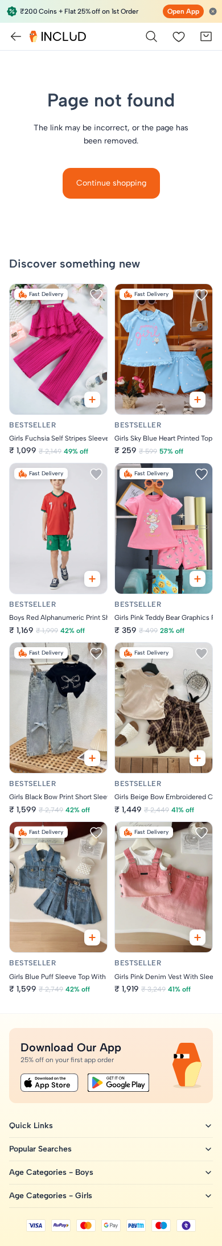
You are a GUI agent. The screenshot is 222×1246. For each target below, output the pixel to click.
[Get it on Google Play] (118, 1083)
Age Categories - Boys (51, 1172)
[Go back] (16, 36)
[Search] (151, 36)
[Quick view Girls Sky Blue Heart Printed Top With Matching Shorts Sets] (197, 400)
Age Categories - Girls (50, 1195)
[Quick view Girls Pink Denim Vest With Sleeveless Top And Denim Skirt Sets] (197, 937)
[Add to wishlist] (96, 295)
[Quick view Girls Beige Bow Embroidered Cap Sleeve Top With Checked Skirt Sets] (197, 758)
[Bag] (206, 36)
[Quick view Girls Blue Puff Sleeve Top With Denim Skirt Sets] (92, 937)
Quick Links (31, 1125)
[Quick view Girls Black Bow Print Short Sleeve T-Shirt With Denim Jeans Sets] (92, 758)
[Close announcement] (212, 11)
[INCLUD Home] (58, 36)
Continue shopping (111, 183)
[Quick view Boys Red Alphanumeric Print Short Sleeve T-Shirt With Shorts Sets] (92, 579)
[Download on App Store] (49, 1083)
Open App (183, 11)
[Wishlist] (179, 36)
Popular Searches (40, 1149)
